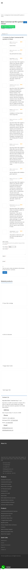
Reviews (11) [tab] (5, 33)
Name (4, 256)
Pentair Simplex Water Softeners (9, 524)
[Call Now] (3, 567)
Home (2, 15)
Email (4, 261)
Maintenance (4, 540)
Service (2, 542)
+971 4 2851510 (11, 418)
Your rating (5, 246)
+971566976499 (14, 420)
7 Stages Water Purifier (6, 520)
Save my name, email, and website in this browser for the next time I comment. (14, 269)
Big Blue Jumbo (4, 522)
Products (3, 527)
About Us (3, 547)
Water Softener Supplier (7, 529)
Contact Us (3, 549)
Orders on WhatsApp (8, 26)
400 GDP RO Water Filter (6, 518)
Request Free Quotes (5, 545)
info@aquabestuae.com (7, 428)
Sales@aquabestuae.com (7, 430)
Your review (5, 248)
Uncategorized (7, 15)
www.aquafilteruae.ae (7, 471)
